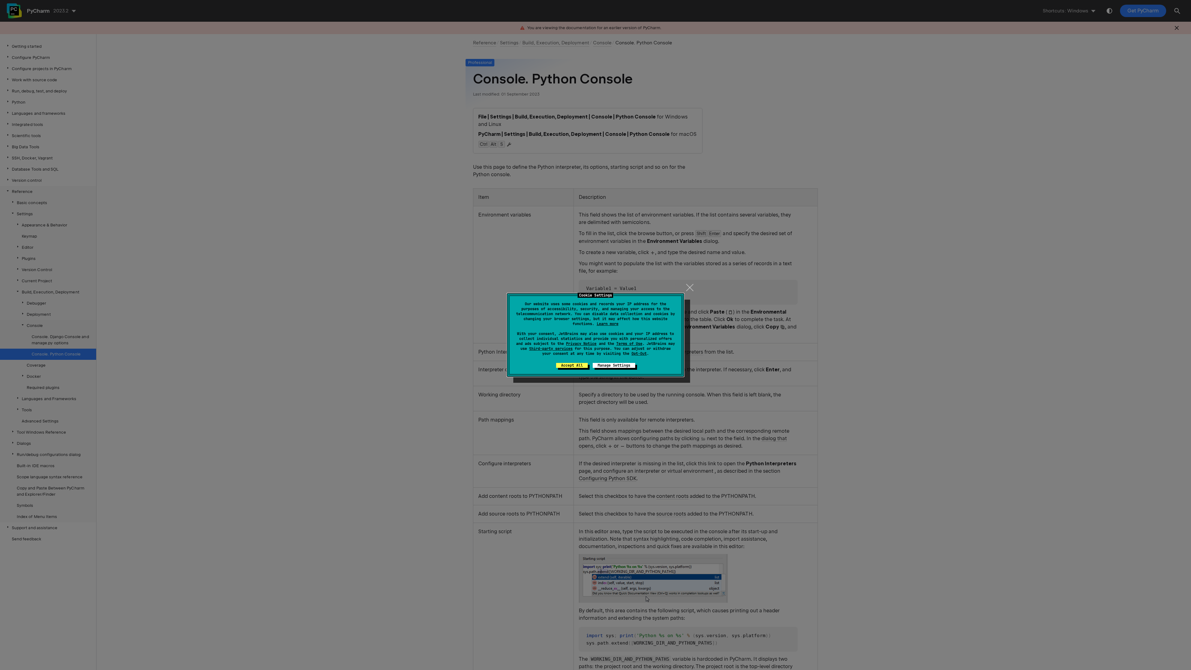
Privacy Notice (581, 343)
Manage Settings (614, 365)
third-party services (551, 348)
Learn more (607, 323)
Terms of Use (629, 343)
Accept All (572, 365)
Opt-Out (639, 353)
